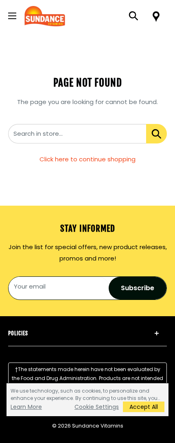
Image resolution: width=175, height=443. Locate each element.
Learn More (26, 407)
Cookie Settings (96, 407)
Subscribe (137, 288)
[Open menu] (12, 16)
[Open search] (133, 15)
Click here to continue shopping (87, 159)
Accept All (143, 407)
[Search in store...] (156, 133)
